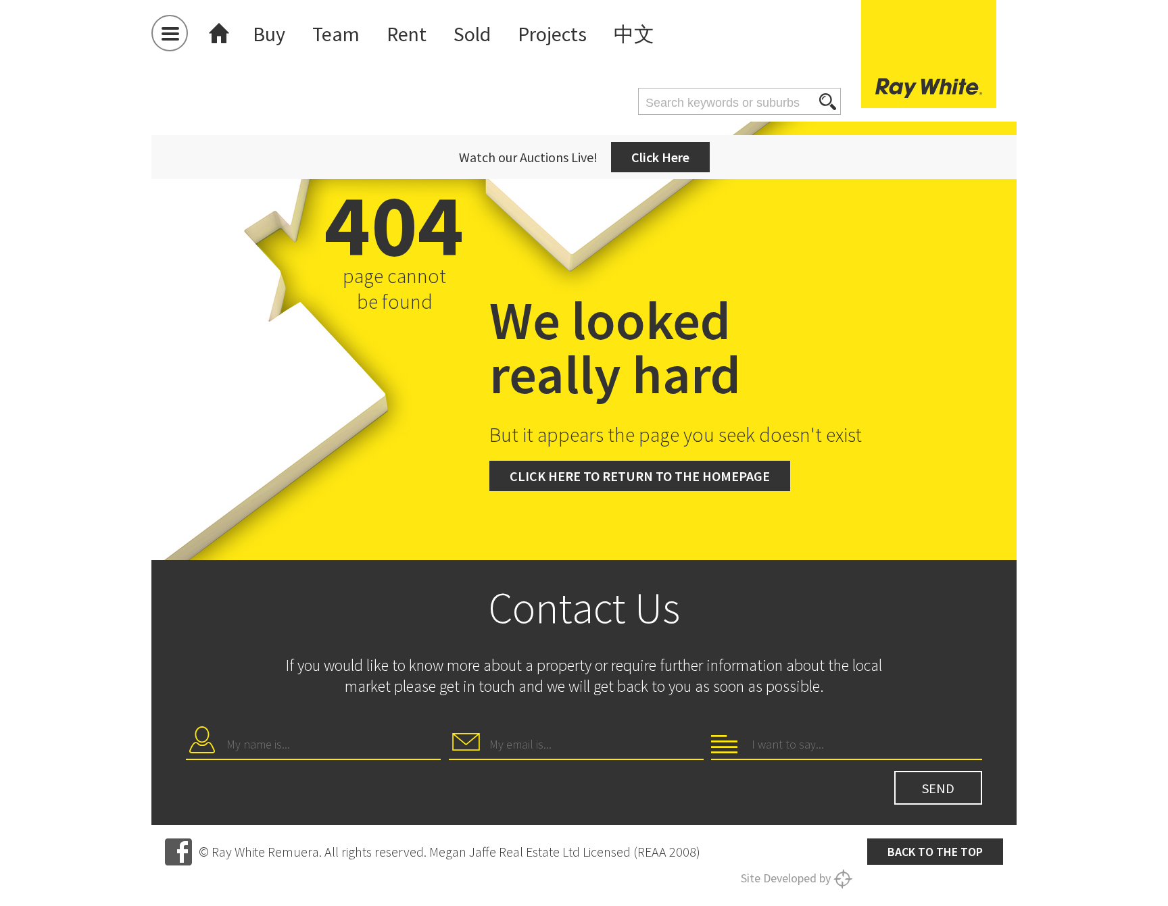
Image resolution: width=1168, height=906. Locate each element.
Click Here (660, 157)
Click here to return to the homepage (640, 476)
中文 (634, 34)
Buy (269, 34)
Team (336, 34)
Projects (552, 34)
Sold (472, 34)
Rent (407, 34)
